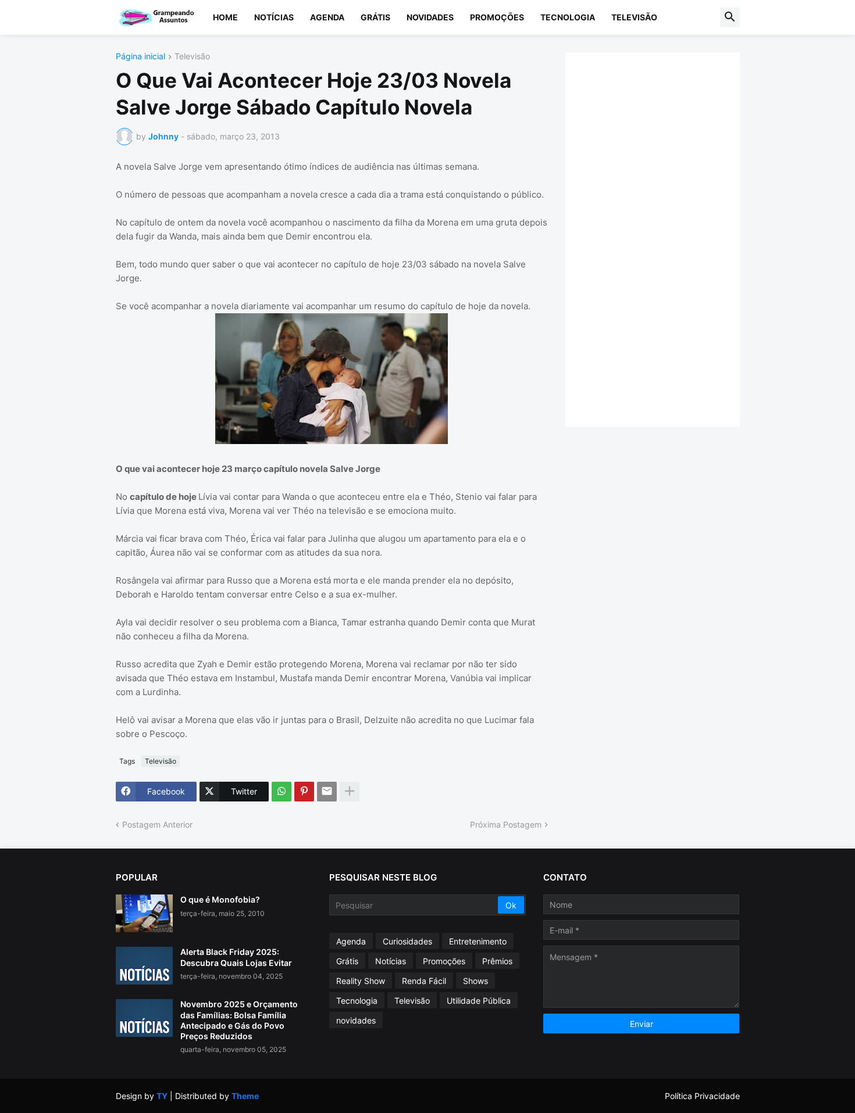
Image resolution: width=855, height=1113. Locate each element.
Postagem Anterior (157, 824)
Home (225, 17)
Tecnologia (567, 17)
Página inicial (140, 56)
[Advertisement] (664, 238)
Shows (475, 981)
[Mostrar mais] (349, 791)
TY (162, 1096)
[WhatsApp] (281, 791)
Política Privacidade (702, 1096)
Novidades (430, 17)
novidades (356, 1020)
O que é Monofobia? (220, 899)
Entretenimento (478, 941)
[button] (730, 17)
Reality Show (360, 981)
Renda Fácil (424, 981)
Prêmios (497, 961)
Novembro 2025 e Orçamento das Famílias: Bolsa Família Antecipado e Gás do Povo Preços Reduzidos (239, 1020)
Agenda (327, 17)
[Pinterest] (304, 791)
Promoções (497, 17)
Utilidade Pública (479, 1000)
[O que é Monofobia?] (144, 913)
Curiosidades (407, 941)
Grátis (375, 17)
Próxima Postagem (506, 824)
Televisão (634, 17)
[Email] (327, 791)
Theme (245, 1096)
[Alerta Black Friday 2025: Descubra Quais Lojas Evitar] (144, 966)
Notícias (274, 17)
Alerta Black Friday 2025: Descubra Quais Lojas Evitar (236, 957)
